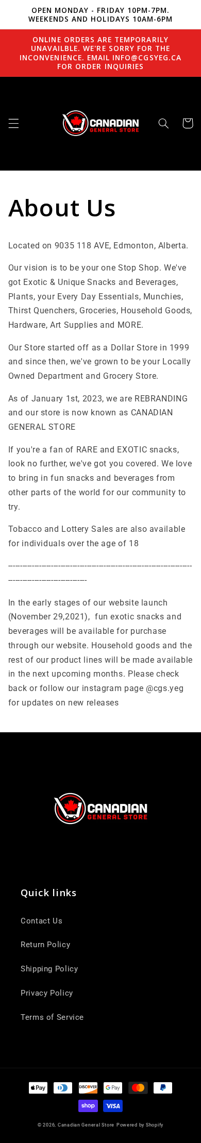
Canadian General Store (86, 1125)
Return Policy (45, 944)
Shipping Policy (49, 968)
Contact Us (41, 921)
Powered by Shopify (139, 1125)
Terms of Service (52, 1017)
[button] (13, 123)
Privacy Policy (47, 993)
